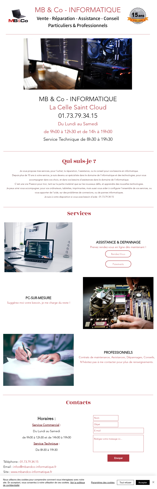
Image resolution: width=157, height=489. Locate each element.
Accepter (142, 482)
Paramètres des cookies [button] (103, 482)
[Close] (153, 482)
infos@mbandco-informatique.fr (34, 467)
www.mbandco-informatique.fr (31, 472)
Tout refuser (125, 482)
